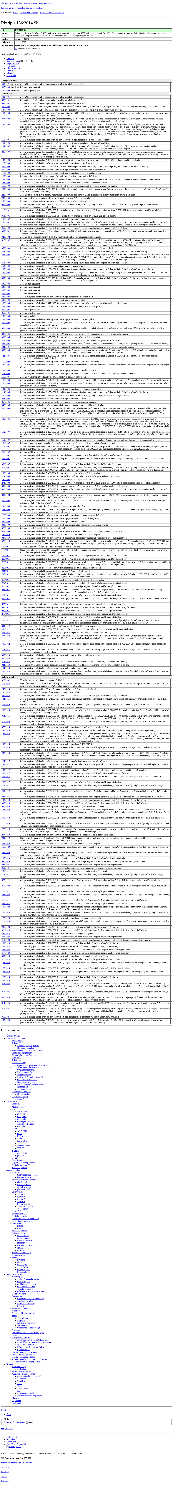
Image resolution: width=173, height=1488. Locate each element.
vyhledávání (22, 1267)
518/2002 (6, 240)
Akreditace (22, 1325)
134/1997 (6, 146)
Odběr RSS (11, 1442)
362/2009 (6, 531)
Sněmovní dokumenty (21, 1252)
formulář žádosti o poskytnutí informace (34, 1342)
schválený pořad (24, 1187)
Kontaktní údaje (19, 1366)
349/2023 (6, 933)
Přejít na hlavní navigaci (11, 8)
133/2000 (6, 182)
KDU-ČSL (22, 1141)
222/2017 (6, 785)
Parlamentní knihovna (21, 1091)
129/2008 (6, 479)
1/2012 (7, 617)
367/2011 (6, 595)
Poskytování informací (26, 1072)
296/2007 (6, 458)
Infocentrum (17, 1296)
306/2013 (6, 658)
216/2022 (6, 886)
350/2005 (6, 322)
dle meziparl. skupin (25, 1124)
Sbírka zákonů (12, 61)
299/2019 (6, 838)
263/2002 (6, 222)
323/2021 (6, 880)
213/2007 (6, 446)
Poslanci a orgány (14, 1101)
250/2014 (6, 692)
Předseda (16, 1104)
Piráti (19, 1138)
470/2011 (6, 614)
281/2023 (6, 927)
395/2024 (6, 949)
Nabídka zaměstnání (26, 1082)
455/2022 (6, 903)
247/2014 (6, 689)
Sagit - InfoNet (12, 63)
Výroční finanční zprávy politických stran (29, 1359)
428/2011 (6, 607)
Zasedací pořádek (19, 1167)
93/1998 (6, 160)
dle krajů (21, 1126)
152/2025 (6, 980)
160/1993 (6, 113)
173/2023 (6, 921)
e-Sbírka (10, 58)
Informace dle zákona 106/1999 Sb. (17, 1463)
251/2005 (6, 90)
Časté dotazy (17, 1403)
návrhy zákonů (23, 1238)
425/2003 (6, 255)
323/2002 (6, 680)
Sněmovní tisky (18, 1233)
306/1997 (6, 152)
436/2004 (6, 297)
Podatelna (21, 1369)
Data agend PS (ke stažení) (23, 1313)
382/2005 (6, 337)
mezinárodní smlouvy (26, 1240)
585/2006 (6, 419)
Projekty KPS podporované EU (30, 1077)
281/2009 (6, 521)
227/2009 (6, 518)
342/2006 (6, 405)
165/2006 (6, 383)
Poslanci (15, 1109)
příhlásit (9, 1428)
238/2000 (6, 198)
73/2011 (6, 547)
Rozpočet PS (22, 1087)
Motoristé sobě (23, 1146)
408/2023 (6, 937)
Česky (9, 1414)
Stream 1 (21, 1194)
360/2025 (6, 1017)
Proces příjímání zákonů (22, 1053)
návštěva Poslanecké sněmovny (30, 1298)
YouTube (5, 1467)
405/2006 (6, 408)
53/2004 (6, 266)
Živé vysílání (17, 1192)
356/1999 (6, 166)
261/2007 (6, 452)
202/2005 (6, 306)
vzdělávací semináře (25, 1301)
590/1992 (6, 106)
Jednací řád (16, 1060)
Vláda (19, 1386)
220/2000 (6, 195)
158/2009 (6, 509)
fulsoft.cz (10, 73)
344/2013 (6, 665)
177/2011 (6, 550)
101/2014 (6, 671)
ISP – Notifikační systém (22, 1354)
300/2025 (6, 997)
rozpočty (21, 1243)
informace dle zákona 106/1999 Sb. (32, 1340)
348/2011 (6, 574)
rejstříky (20, 1250)
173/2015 (6, 704)
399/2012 (6, 626)
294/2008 (6, 483)
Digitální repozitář (19, 1216)
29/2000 (6, 176)
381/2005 (6, 334)
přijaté (20, 1262)
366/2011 (6, 589)
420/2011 (6, 604)
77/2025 (6, 968)
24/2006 (6, 356)
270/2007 (6, 455)
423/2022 (6, 900)
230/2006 (6, 395)
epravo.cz (10, 66)
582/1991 (6, 84)
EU (18, 1391)
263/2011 (6, 562)
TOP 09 (20, 1148)
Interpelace (16, 1223)
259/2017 (6, 791)
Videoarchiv (22, 1209)
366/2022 (6, 894)
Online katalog (23, 1094)
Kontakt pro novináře (26, 1323)
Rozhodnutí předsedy (21, 1221)
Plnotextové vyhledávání (14, 1422)
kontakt (20, 1306)
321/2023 (6, 930)
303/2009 (6, 525)
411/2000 (6, 204)
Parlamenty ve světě (25, 1393)
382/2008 (6, 495)
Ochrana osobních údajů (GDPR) (26, 1362)
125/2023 (6, 912)
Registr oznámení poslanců (23, 1163)
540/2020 (6, 861)
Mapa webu (17, 1398)
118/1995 (6, 140)
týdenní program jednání (27, 1175)
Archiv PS (16, 1311)
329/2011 (6, 568)
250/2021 (6, 868)
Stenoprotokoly (18, 1214)
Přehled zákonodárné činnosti (24, 1055)
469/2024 (6, 956)
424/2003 (6, 251)
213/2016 (6, 747)
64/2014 (6, 668)
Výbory (15, 1150)
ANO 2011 (22, 1131)
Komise (15, 1158)
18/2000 (6, 173)
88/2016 (6, 733)
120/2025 (6, 977)
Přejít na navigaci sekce (32, 8)
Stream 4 (21, 1201)
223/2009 (6, 515)
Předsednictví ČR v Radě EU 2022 (27, 1050)
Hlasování (16, 1211)
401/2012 (6, 629)
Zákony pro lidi (13, 68)
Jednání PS (16, 1043)
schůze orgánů (23, 1281)
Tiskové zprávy (23, 1318)
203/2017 (6, 773)
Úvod (15, 12)
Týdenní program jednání (28, 1045)
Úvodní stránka (13, 1036)
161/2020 (6, 847)
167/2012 (6, 620)
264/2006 (6, 399)
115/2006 (6, 377)
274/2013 (6, 649)
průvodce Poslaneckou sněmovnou (32, 1291)
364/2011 (6, 583)
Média (14, 1315)
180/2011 (6, 555)
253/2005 (6, 319)
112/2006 (6, 373)
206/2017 (6, 782)
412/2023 (6, 940)
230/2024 (6, 943)
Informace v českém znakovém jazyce (28, 1332)
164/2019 (6, 810)
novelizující (22, 1264)
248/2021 (6, 865)
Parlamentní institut (20, 1096)
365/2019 (6, 844)
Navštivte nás (17, 1277)
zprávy (20, 1247)
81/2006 (6, 365)
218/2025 (6, 992)
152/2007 (6, 432)
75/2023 (6, 907)
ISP (2, 1428)
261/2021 (6, 871)
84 (16, 48)
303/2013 (6, 655)
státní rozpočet (23, 1269)
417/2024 (6, 953)
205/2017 (6, 776)
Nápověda (16, 1400)
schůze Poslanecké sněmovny (30, 1279)
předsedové (22, 1153)
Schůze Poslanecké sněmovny (25, 1180)
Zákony (15, 1257)
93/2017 (6, 764)
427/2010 (6, 541)
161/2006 (6, 380)
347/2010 (6, 538)
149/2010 (6, 534)
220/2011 (6, 559)
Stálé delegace (18, 1160)
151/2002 (6, 219)
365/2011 (6, 586)
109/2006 (6, 370)
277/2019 (6, 835)
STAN (20, 1136)
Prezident (21, 1381)
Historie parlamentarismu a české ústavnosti (30, 1065)
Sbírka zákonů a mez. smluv (52, 12)
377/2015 (6, 727)
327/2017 (6, 797)
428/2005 (6, 344)
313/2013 (6, 661)
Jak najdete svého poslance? (24, 1374)
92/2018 (6, 800)
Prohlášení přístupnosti (16, 1444)
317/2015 (6, 721)
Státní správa (22, 1388)
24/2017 (6, 761)
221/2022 (6, 891)
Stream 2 (21, 1197)
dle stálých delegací (25, 1121)
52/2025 (6, 962)
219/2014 (6, 683)
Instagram (5, 1481)
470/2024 (6, 959)
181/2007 (6, 443)
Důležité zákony (19, 1062)
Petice (14, 1335)
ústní (19, 1228)
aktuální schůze (23, 1182)
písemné (20, 1226)
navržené (21, 1260)
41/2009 (6, 506)
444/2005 (6, 347)
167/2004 (6, 269)
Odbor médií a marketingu (28, 1328)
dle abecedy (22, 1112)
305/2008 (6, 486)
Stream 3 (21, 1199)
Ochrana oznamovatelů (27, 1079)
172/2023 (6, 918)
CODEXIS (11, 75)
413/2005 (6, 340)
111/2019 (6, 806)
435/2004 (6, 87)
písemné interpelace (25, 1245)
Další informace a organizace (29, 1396)
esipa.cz (9, 71)
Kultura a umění (19, 1294)
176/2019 (6, 818)
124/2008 (6, 476)
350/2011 (6, 580)
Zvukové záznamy (25, 1206)
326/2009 (6, 528)
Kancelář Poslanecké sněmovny (25, 1067)
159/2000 (6, 189)
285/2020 (6, 858)
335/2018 (6, 803)
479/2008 (6, 500)
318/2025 (6, 1009)
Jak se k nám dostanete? (22, 1371)
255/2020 (6, 852)
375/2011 (6, 598)
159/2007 (6, 440)
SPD (19, 1143)
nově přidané (23, 1235)
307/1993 (6, 119)
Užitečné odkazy (19, 1379)
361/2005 (6, 328)
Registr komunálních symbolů (24, 1352)
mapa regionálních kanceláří (29, 1376)
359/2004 (6, 278)
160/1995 (6, 143)
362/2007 (6, 464)
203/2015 (6, 710)
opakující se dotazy (25, 1345)
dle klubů (21, 1114)
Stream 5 (21, 1204)
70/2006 (6, 361)
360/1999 (6, 170)
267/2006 (6, 402)
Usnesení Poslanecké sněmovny (25, 1218)
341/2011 (6, 571)
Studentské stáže (24, 1089)
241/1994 (6, 124)
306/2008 (6, 489)
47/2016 (6, 730)
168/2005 (6, 303)
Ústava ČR (16, 1058)
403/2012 (6, 632)
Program (21, 1320)
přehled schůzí (23, 1189)
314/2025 (6, 1003)
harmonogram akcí (25, 1177)
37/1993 (6, 110)
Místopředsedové (19, 1107)
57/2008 (6, 473)
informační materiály (26, 1303)
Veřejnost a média (14, 1274)
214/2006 (6, 392)
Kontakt (9, 1364)
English (4, 1410)
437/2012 (6, 636)
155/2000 (6, 186)
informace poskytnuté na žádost (30, 1347)
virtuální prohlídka (25, 1289)
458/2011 (6, 610)
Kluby (14, 1129)
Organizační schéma (26, 1070)
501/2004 (6, 300)
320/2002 (6, 237)
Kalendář (16, 1172)
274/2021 (6, 874)
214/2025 (6, 983)
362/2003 (6, 248)
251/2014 (6, 695)
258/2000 (6, 201)
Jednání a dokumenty (29, 12)
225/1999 (6, 163)
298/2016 (6, 753)
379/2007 (6, 467)
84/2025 (6, 971)
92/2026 (6, 1020)
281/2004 (6, 272)
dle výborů (21, 1116)
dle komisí (21, 1119)
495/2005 (6, 350)
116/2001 (6, 210)
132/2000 (6, 179)
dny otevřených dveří (26, 1286)
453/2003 (6, 263)
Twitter (4, 1476)
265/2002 (6, 228)
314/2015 (6, 716)
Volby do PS (17, 1041)
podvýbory (22, 1155)
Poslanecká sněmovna (15, 1038)
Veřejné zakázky (24, 1074)
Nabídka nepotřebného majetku (30, 1084)
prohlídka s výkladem (26, 1284)
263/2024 (6, 946)
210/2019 (6, 823)
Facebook (5, 1472)
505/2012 (6, 644)
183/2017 (6, 770)
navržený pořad (24, 1184)
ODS (19, 1133)
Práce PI (20, 1099)
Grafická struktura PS (21, 1165)
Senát (19, 1383)
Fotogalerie (16, 1330)
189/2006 (6, 389)
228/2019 (6, 829)
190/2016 (6, 744)
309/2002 (6, 231)
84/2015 (6, 699)
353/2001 (6, 216)
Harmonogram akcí (25, 1048)
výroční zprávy (23, 1349)
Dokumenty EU (19, 1255)
